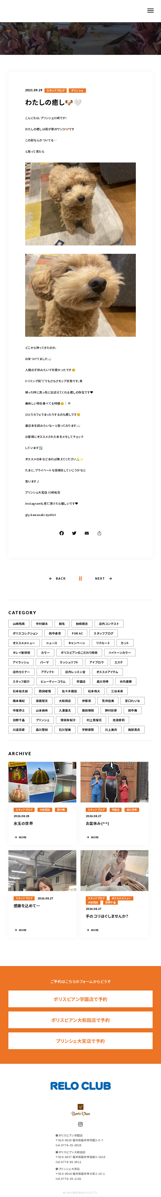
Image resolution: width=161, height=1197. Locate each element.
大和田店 (65, 701)
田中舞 (132, 710)
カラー (45, 652)
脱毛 (62, 624)
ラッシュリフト (69, 662)
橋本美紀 (19, 701)
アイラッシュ (21, 662)
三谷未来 (117, 691)
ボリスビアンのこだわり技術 (79, 652)
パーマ (44, 662)
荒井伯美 (108, 701)
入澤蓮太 (65, 710)
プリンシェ (77, 90)
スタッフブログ (56, 90)
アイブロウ (97, 662)
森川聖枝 (42, 729)
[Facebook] (61, 533)
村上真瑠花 (94, 720)
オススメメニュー (24, 643)
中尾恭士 (19, 710)
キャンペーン (76, 643)
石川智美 (65, 729)
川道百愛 (19, 729)
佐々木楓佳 (69, 691)
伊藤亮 (86, 701)
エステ (118, 662)
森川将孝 (103, 681)
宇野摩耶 (88, 729)
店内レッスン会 (75, 672)
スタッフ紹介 (21, 681)
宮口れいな (132, 701)
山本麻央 (42, 710)
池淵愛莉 (119, 720)
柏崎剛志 (82, 624)
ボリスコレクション (25, 633)
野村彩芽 (111, 710)
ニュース (51, 643)
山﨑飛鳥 (19, 624)
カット (125, 643)
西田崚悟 (45, 691)
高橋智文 (42, 701)
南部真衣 (134, 729)
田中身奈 (55, 633)
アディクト (47, 672)
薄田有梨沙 (67, 720)
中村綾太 (42, 624)
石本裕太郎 (20, 691)
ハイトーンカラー (120, 652)
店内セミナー (21, 672)
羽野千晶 (19, 720)
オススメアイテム (107, 672)
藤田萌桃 (88, 710)
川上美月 (111, 729)
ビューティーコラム (53, 681)
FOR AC (77, 633)
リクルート (103, 643)
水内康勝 (126, 681)
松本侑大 (94, 691)
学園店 (81, 681)
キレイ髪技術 (21, 652)
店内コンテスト (109, 624)
